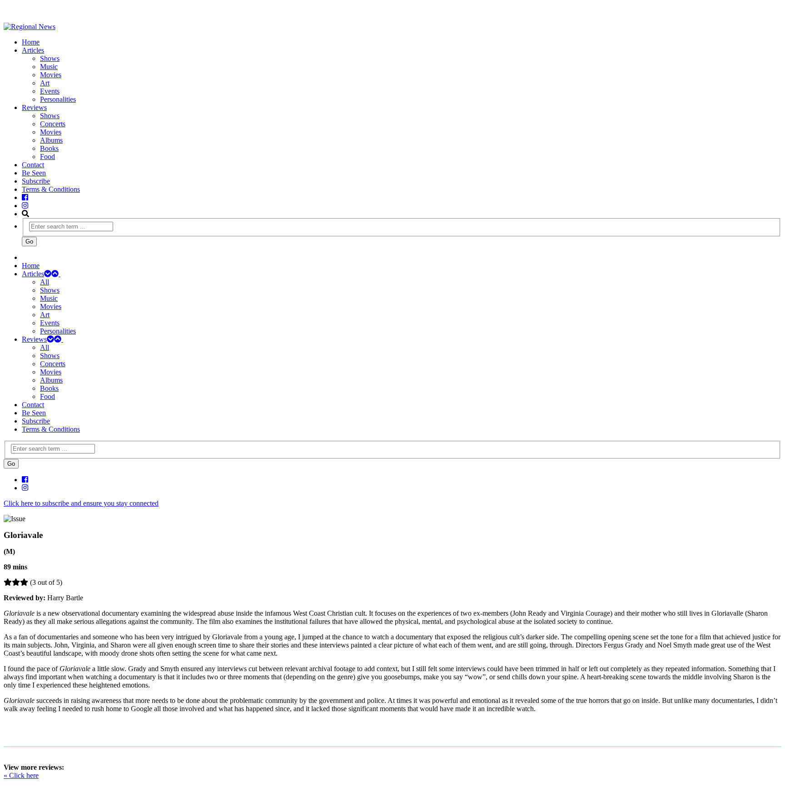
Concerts (52, 124)
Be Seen (34, 173)
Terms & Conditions (51, 189)
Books (49, 148)
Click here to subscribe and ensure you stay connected (81, 503)
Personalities (58, 99)
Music (49, 66)
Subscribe (36, 181)
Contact (33, 165)
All (44, 282)
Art (45, 83)
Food (47, 156)
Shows (50, 58)
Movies (50, 75)
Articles (33, 50)
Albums (51, 140)
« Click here (21, 775)
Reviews (34, 107)
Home (31, 42)
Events (50, 91)
